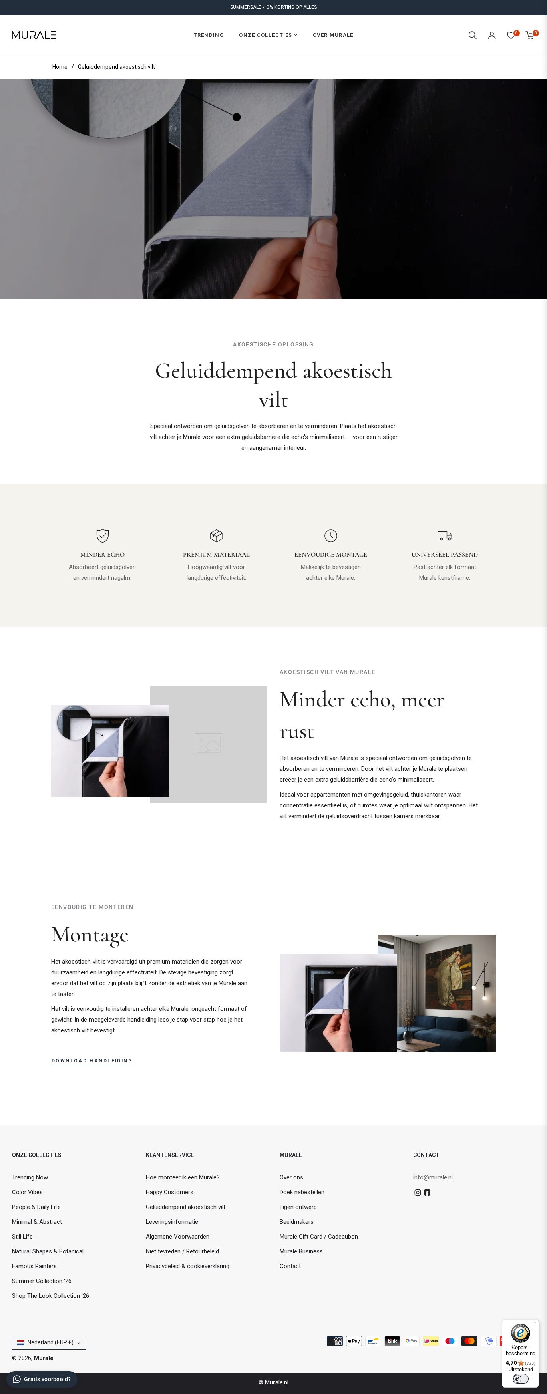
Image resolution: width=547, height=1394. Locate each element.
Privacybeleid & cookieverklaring (187, 1266)
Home (60, 67)
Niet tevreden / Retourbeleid (182, 1251)
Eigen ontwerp (298, 1207)
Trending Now (30, 1177)
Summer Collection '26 (42, 1281)
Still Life (22, 1236)
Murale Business (301, 1251)
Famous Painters (34, 1266)
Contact (290, 1266)
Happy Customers (169, 1192)
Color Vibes (27, 1192)
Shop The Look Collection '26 (50, 1295)
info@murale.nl (433, 1177)
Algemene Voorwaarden (177, 1236)
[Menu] (534, 1324)
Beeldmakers (297, 1221)
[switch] (521, 1379)
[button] (472, 35)
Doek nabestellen (302, 1192)
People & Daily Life (36, 1207)
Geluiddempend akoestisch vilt (185, 1207)
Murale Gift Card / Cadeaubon (319, 1236)
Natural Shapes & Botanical (48, 1251)
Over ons (291, 1177)
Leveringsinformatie (172, 1221)
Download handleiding (92, 1061)
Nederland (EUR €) (51, 1342)
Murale (44, 1358)
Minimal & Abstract (37, 1221)
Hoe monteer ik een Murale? (183, 1177)
